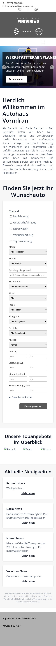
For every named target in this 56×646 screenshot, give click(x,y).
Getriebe (13, 328)
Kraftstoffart (15, 281)
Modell (12, 258)
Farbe (12, 304)
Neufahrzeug (20, 216)
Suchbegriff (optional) (20, 270)
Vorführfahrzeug (23, 235)
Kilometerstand (17, 374)
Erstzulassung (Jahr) (19, 385)
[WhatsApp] (36, 9)
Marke (12, 246)
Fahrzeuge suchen (33, 406)
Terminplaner (16, 79)
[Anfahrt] (28, 9)
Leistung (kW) (16, 362)
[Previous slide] (4, 67)
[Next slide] (52, 67)
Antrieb (13, 339)
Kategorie (14, 316)
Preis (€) (13, 351)
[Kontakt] (19, 9)
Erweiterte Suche (22, 397)
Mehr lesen (28, 493)
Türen (12, 293)
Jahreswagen (20, 228)
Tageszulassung (22, 241)
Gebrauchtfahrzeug (24, 222)
